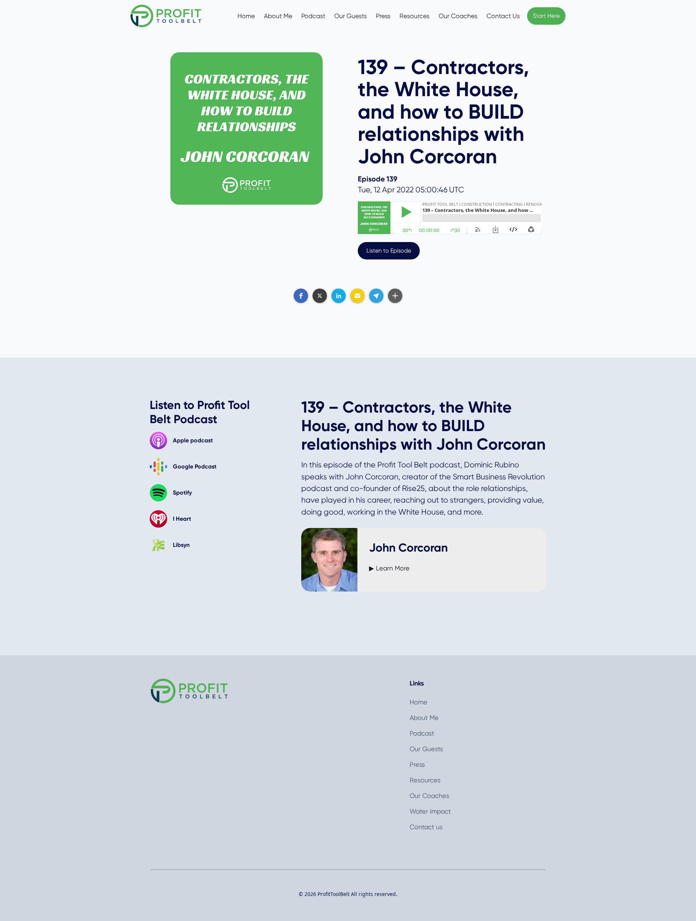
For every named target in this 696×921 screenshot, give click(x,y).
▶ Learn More (389, 568)
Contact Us (503, 16)
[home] (173, 16)
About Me (278, 16)
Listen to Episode (388, 250)
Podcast (313, 16)
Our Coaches (458, 16)
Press (383, 16)
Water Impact (430, 811)
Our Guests (350, 16)
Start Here (546, 15)
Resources (414, 16)
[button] (301, 295)
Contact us (426, 827)
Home (246, 16)
